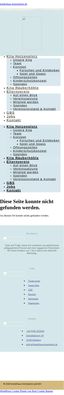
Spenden (20, 84)
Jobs (11, 116)
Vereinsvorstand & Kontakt (34, 109)
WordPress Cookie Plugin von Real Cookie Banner (26, 391)
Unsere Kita (22, 60)
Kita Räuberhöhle (23, 88)
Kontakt (14, 120)
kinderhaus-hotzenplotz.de (13, 4)
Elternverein (18, 91)
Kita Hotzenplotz (22, 56)
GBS (11, 112)
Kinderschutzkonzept (30, 80)
